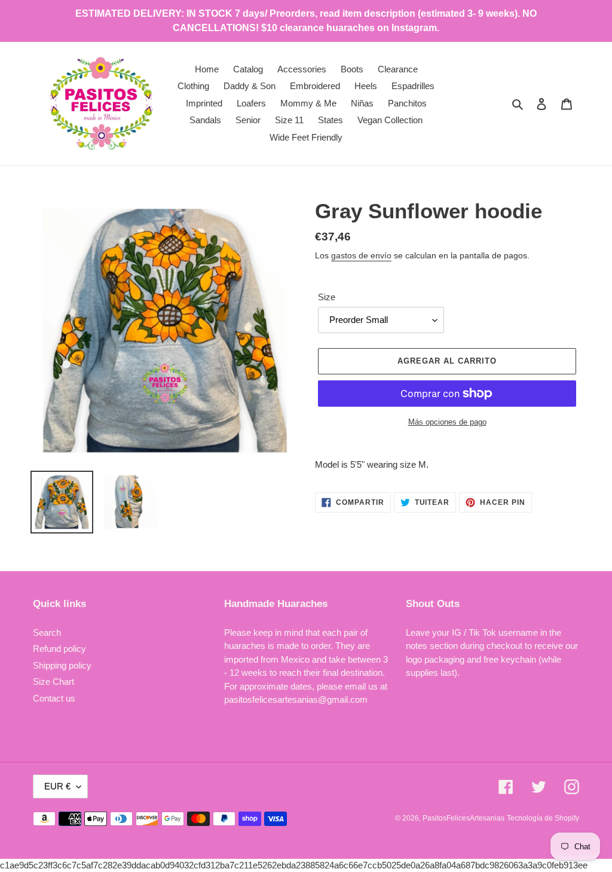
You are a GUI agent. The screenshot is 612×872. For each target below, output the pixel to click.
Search (47, 632)
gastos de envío (361, 255)
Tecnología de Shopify (543, 818)
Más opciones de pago (447, 421)
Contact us (54, 698)
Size (326, 297)
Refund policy (59, 649)
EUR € (57, 786)
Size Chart (53, 681)
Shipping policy (62, 665)
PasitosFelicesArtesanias (463, 818)
